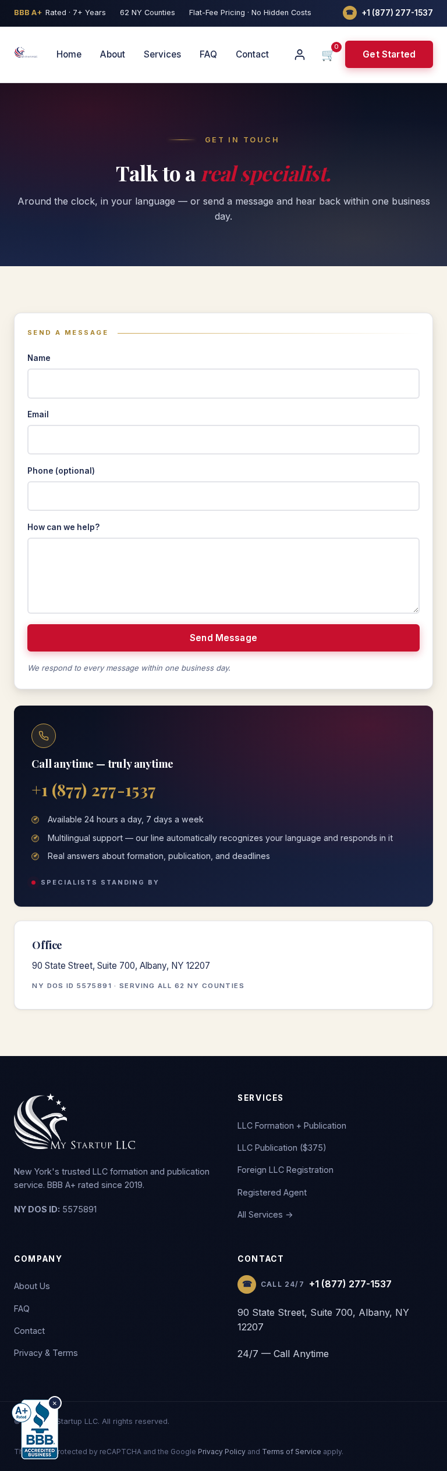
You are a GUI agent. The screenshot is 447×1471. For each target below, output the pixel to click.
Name (39, 358)
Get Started (389, 54)
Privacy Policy (222, 1451)
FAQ (208, 54)
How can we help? (63, 527)
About (112, 54)
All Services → (265, 1214)
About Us (32, 1286)
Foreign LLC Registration (285, 1170)
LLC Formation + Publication (291, 1125)
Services (162, 54)
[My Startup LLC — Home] (26, 52)
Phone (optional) (61, 470)
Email (38, 414)
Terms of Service (291, 1451)
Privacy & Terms (46, 1353)
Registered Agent (272, 1192)
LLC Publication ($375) (282, 1148)
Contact (252, 54)
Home (68, 54)
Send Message (223, 637)
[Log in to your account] (300, 54)
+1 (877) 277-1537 (93, 789)
